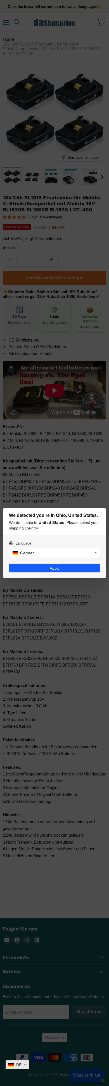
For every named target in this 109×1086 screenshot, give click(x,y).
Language (23, 543)
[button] (17, 1064)
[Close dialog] (101, 512)
